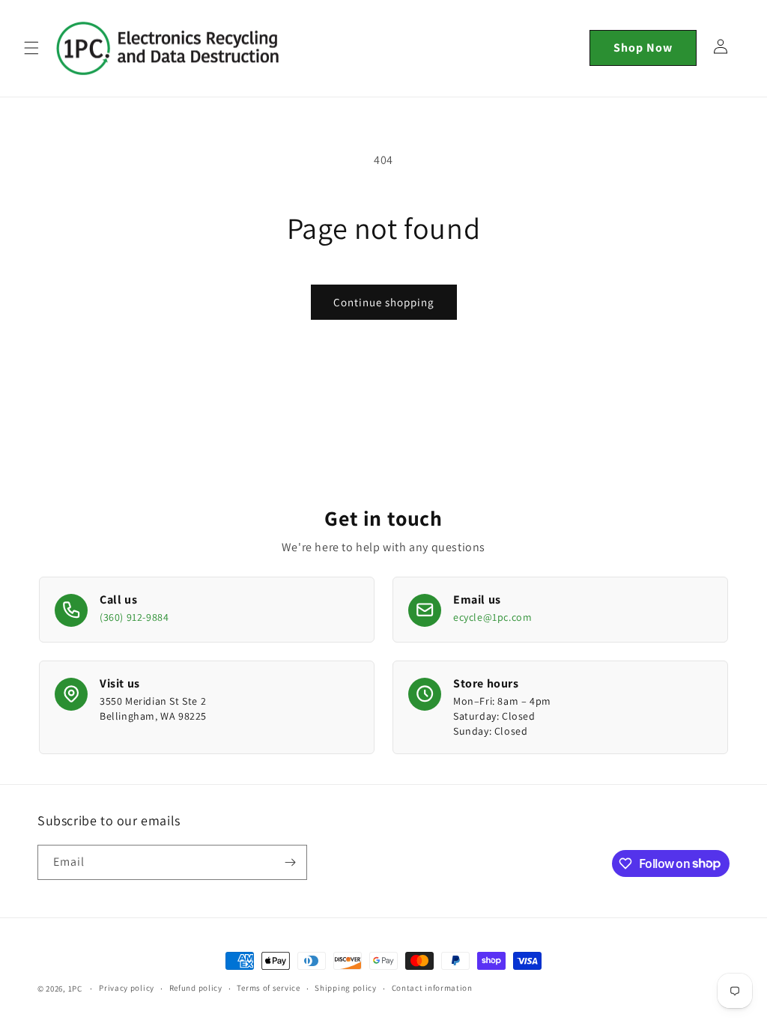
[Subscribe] (289, 862)
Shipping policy (346, 988)
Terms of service (268, 988)
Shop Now (643, 47)
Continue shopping (383, 302)
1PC (75, 988)
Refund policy (195, 988)
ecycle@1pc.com (492, 617)
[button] (31, 47)
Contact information (432, 988)
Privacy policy (126, 988)
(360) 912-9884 (134, 617)
